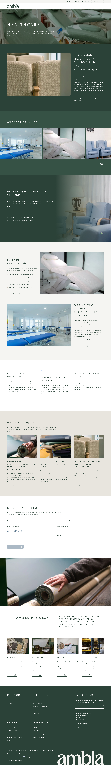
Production (10, 734)
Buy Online (10, 703)
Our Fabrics (11, 700)
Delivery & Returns (35, 750)
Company (100, 6)
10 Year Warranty (38, 703)
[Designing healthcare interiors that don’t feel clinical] (89, 446)
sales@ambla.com (80, 727)
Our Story (36, 730)
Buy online (85, 1)
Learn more (11, 675)
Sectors (83, 6)
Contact (77, 1)
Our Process (11, 727)
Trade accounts (97, 1)
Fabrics (75, 6)
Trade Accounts (37, 710)
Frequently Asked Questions (41, 700)
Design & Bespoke (12, 730)
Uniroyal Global (48, 750)
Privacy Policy (12, 750)
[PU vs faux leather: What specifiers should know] (55, 446)
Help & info (69, 1)
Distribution (11, 741)
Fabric (9, 521)
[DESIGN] (18, 646)
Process (91, 6)
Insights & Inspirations (40, 706)
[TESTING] (68, 646)
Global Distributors (39, 737)
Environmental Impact (39, 734)
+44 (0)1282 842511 (81, 723)
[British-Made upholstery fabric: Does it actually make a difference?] (22, 446)
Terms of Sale (23, 750)
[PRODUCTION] (43, 646)
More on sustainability (81, 345)
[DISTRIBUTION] (93, 646)
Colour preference (13, 526)
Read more (9, 486)
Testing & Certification (15, 737)
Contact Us (36, 713)
